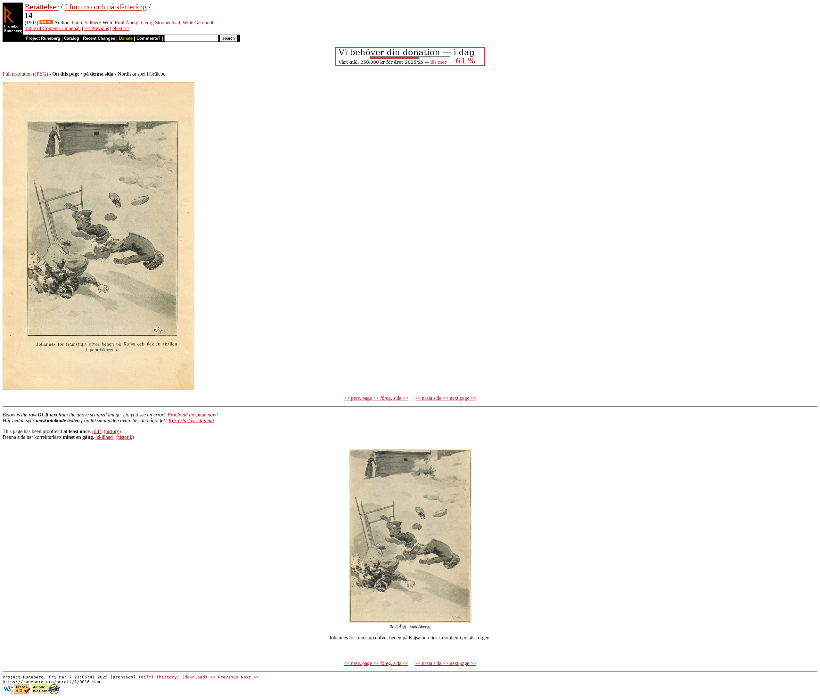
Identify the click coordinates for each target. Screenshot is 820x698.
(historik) (125, 437)
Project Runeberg (43, 38)
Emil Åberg (126, 22)
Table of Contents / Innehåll (53, 28)
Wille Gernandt (198, 22)
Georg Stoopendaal (160, 22)
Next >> (120, 28)
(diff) (97, 431)
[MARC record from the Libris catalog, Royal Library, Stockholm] (46, 22)
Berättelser (42, 7)
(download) (195, 677)
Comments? (148, 38)
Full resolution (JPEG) (25, 74)
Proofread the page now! (193, 414)
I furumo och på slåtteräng (106, 7)
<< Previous (96, 28)
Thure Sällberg (86, 22)
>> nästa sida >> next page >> (445, 398)
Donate (126, 38)
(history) (112, 431)
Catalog (71, 38)
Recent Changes (99, 38)
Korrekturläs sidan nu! (191, 420)
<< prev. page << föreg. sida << (376, 398)
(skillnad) (104, 437)
